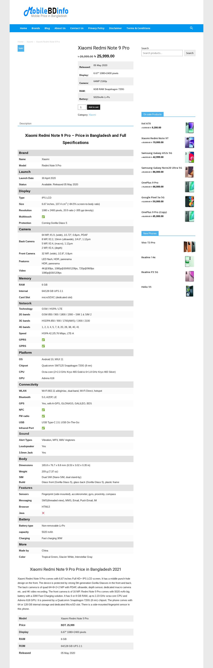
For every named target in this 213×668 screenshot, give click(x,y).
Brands (36, 28)
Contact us (79, 28)
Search (145, 48)
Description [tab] (25, 123)
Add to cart (94, 107)
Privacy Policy (99, 28)
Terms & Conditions (141, 28)
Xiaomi (30, 41)
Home (23, 28)
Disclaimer (118, 28)
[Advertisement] (134, 12)
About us (62, 28)
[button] (191, 28)
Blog (50, 28)
